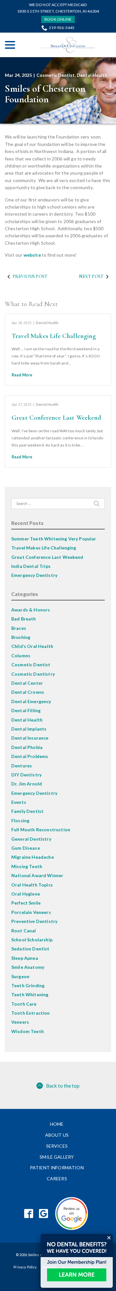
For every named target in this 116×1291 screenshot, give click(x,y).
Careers (57, 1178)
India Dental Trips (31, 566)
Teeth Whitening (29, 994)
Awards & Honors (30, 609)
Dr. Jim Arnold (26, 783)
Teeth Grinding (27, 985)
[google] (44, 1214)
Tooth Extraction (30, 1013)
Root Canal (23, 930)
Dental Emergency (31, 701)
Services (57, 1146)
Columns (20, 655)
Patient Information (57, 1167)
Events (18, 802)
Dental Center (27, 683)
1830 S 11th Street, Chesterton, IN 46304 (58, 11)
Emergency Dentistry (34, 575)
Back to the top (63, 1085)
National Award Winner (37, 875)
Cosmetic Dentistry (33, 674)
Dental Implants (28, 729)
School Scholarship (32, 939)
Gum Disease (25, 848)
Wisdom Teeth (27, 1031)
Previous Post (30, 276)
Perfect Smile (26, 903)
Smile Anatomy (27, 967)
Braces (18, 628)
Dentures (21, 765)
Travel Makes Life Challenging (54, 336)
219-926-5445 (62, 27)
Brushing (20, 637)
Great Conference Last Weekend (57, 418)
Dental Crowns (27, 692)
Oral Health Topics (32, 884)
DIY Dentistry (26, 774)
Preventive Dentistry (34, 921)
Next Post (91, 276)
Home (57, 1124)
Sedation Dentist (30, 948)
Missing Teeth (26, 866)
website (32, 255)
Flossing (20, 820)
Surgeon (20, 976)
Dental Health (92, 75)
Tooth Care (24, 1004)
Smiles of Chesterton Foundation (45, 94)
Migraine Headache (32, 857)
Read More (22, 375)
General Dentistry (31, 839)
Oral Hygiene (25, 894)
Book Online (58, 19)
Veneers (20, 1022)
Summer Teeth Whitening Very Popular (53, 538)
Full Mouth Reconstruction (40, 829)
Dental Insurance (30, 738)
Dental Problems (29, 756)
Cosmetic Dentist (55, 75)
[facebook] (29, 1214)
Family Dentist (27, 811)
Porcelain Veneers (31, 912)
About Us (57, 1135)
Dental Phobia (27, 747)
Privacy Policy (25, 1267)
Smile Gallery (57, 1157)
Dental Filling (26, 710)
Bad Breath (23, 618)
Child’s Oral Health (32, 646)
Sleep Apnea (24, 958)
